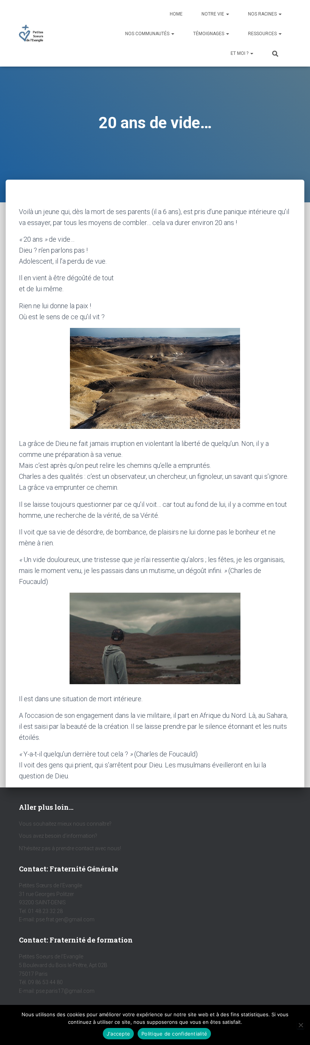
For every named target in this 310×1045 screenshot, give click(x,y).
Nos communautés (147, 33)
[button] (227, 14)
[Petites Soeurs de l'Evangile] (31, 33)
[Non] (300, 1025)
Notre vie (213, 14)
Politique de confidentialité (174, 1034)
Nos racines (263, 14)
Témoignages (209, 33)
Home (176, 14)
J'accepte (118, 1034)
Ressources (263, 33)
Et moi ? (240, 53)
